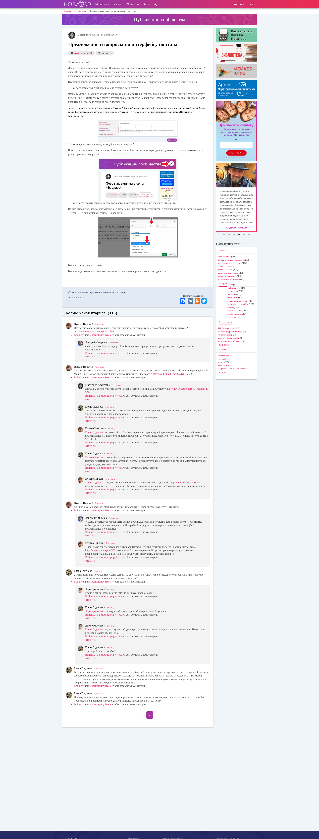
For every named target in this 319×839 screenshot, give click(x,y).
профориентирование (228, 273)
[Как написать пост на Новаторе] (236, 35)
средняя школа (224, 256)
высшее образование (227, 276)
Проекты (117, 4)
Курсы (146, 4)
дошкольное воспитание (229, 279)
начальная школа (225, 269)
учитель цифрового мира (229, 331)
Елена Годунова (94, 432)
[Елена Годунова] (80, 408)
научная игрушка (226, 365)
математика (232, 297)
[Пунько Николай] (69, 326)
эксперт (221, 362)
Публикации (101, 4)
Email (235, 139)
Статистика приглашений (236, 158)
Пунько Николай (94, 457)
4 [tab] (239, 234)
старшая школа (225, 266)
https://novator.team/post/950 (100, 550)
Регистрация (239, 4)
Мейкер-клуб (133, 4)
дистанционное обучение (230, 341)
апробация (120, 292)
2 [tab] (229, 234)
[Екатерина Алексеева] (71, 35)
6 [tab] (249, 234)
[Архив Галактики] (236, 89)
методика (231, 294)
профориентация (235, 314)
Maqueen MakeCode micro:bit (231, 368)
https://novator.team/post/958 (185, 482)
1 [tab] (224, 234)
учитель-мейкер (225, 335)
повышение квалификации (230, 263)
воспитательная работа (238, 304)
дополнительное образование (87, 292)
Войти (252, 4)
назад (99, 324)
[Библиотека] (236, 53)
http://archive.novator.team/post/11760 (94, 331)
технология (108, 292)
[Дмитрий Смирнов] (80, 343)
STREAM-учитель (226, 328)
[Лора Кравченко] (80, 590)
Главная (67, 11)
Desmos (221, 359)
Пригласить (236, 153)
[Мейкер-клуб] (236, 71)
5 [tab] (244, 234)
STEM (230, 284)
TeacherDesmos (225, 355)
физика (230, 307)
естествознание (234, 310)
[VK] (190, 301)
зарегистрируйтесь (100, 335)
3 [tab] (234, 234)
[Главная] (77, 4)
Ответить (90, 357)
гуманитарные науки (237, 301)
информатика (233, 288)
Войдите (79, 335)
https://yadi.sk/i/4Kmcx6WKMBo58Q (173, 374)
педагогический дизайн (228, 338)
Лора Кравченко (94, 611)
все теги (234, 317)
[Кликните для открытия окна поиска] (155, 4)
